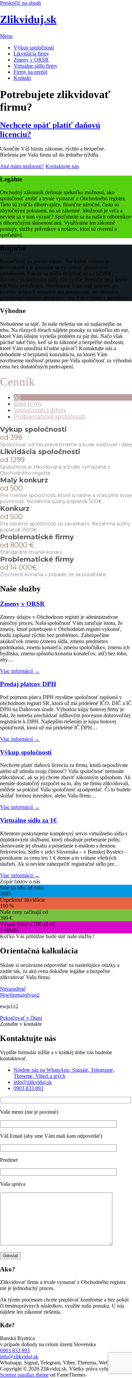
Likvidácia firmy (31, 54)
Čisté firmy (28, 404)
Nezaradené (12, 989)
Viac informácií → (20, 671)
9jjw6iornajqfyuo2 (20, 995)
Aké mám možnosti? (22, 166)
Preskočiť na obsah (20, 3)
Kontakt (22, 78)
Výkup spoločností (34, 47)
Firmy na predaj (30, 72)
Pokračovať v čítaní (21, 1018)
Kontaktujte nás (62, 166)
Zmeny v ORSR (31, 60)
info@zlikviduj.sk (19, 1356)
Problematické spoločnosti (50, 416)
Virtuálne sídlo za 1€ (28, 820)
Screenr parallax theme (24, 1375)
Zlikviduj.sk (28, 19)
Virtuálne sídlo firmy (36, 66)
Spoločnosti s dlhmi (40, 410)
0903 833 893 (15, 1350)
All (17, 397)
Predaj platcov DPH (28, 683)
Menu (6, 36)
